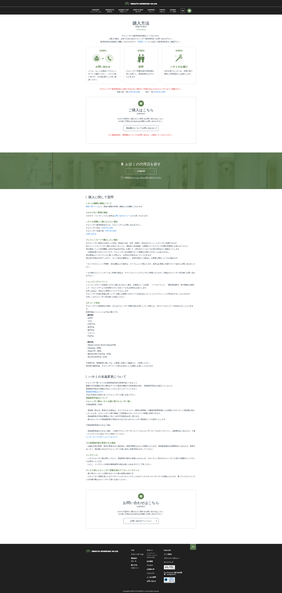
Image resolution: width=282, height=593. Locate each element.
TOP (132, 550)
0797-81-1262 (134, 92)
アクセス (150, 565)
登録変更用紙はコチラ (95, 392)
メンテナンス (151, 553)
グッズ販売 (173, 10)
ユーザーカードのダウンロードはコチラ (102, 437)
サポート (151, 10)
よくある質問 (151, 577)
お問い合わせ (91, 234)
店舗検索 (141, 171)
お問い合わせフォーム (123, 216)
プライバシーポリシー (171, 558)
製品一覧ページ (92, 206)
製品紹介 (109, 10)
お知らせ (162, 10)
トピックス (150, 573)
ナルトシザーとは (95, 10)
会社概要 (150, 561)
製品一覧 (133, 561)
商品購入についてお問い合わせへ (141, 128)
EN (183, 11)
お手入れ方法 (151, 557)
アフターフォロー (152, 555)
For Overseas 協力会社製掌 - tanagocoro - (173, 573)
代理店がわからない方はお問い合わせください (142, 178)
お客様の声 (150, 569)
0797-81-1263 (159, 92)
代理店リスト (123, 10)
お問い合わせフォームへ (141, 521)
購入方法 (138, 10)
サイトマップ (168, 562)
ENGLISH (167, 550)
